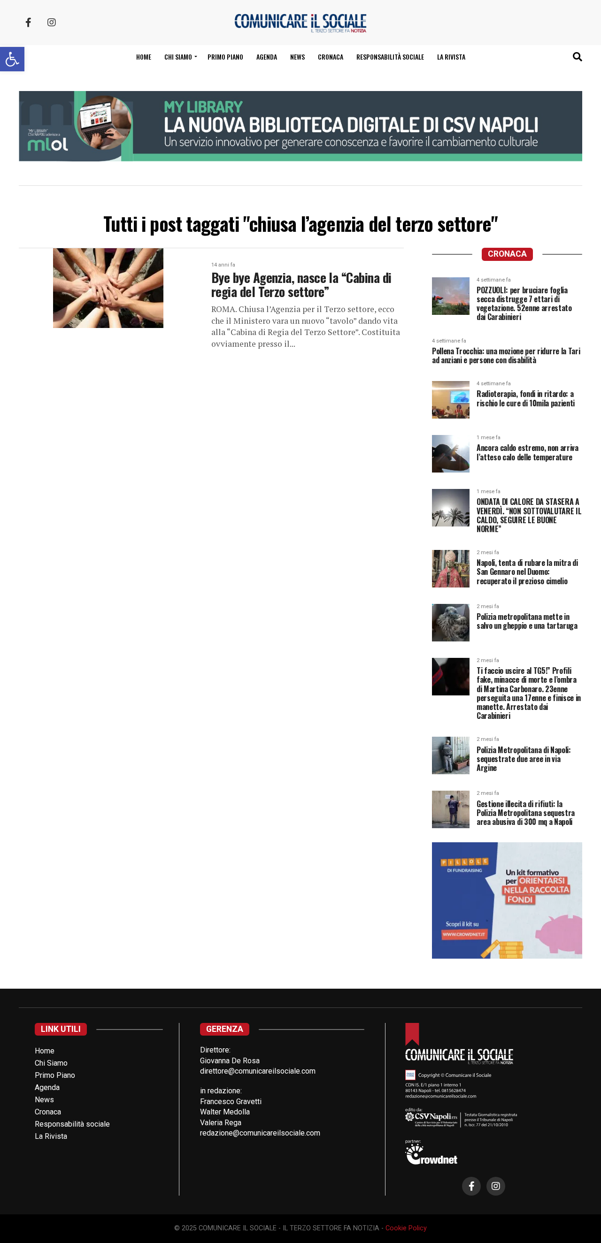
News (297, 56)
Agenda (266, 56)
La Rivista (451, 56)
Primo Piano (225, 56)
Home (143, 56)
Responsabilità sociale (390, 56)
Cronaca (330, 56)
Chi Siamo (51, 1063)
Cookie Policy (406, 1228)
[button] (12, 59)
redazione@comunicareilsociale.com (260, 1133)
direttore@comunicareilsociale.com (258, 1071)
